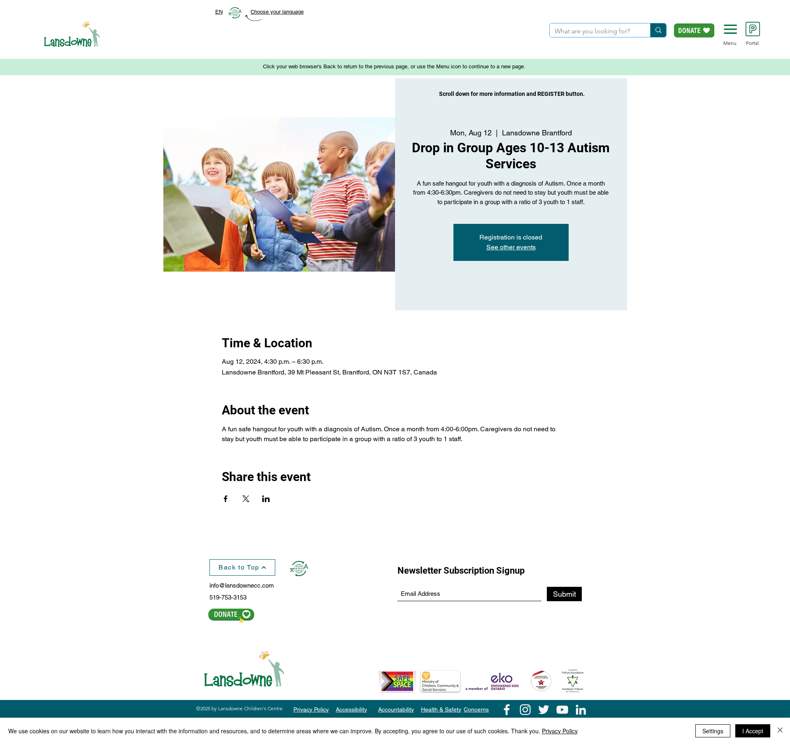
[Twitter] (544, 709)
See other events (511, 247)
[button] (730, 29)
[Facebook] (507, 709)
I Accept (752, 731)
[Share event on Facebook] (226, 498)
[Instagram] (525, 709)
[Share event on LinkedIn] (266, 498)
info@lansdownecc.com (241, 585)
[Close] (780, 730)
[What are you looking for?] (658, 30)
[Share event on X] (246, 498)
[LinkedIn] (581, 709)
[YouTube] (562, 709)
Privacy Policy (560, 731)
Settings (712, 731)
